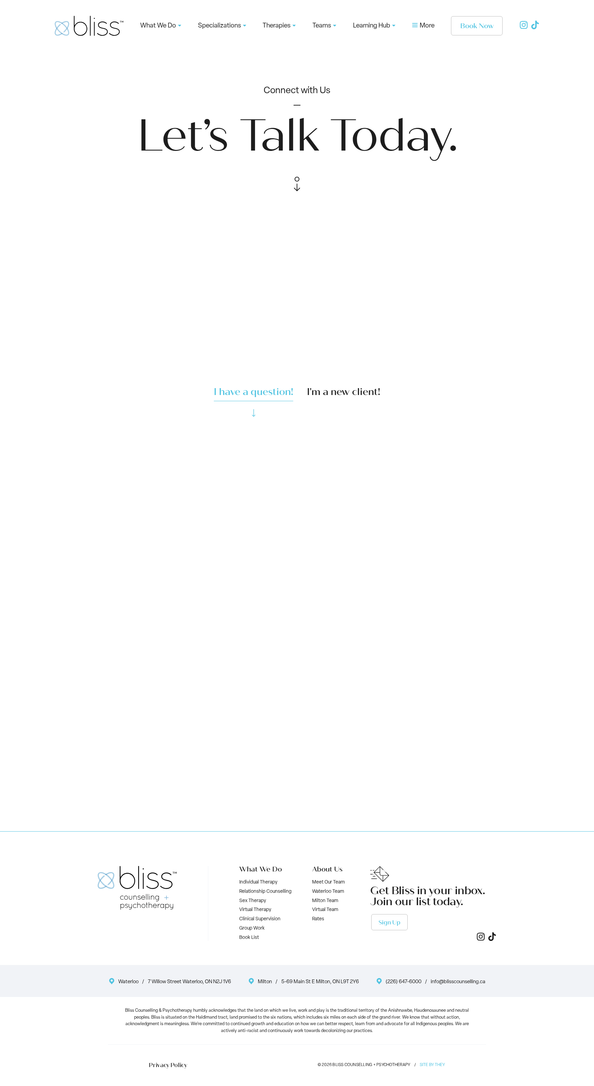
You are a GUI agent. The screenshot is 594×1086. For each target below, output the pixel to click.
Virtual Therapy (255, 909)
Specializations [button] (219, 26)
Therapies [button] (276, 26)
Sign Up (389, 922)
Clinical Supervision (259, 919)
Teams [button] (321, 26)
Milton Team (325, 900)
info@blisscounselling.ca (458, 982)
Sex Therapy (252, 900)
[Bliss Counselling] (89, 26)
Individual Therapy (258, 882)
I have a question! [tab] (253, 392)
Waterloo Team (328, 891)
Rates (318, 919)
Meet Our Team (328, 882)
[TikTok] (535, 27)
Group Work (252, 928)
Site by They (432, 1065)
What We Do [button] (158, 26)
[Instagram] (523, 27)
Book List (249, 937)
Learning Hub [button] (371, 26)
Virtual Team (325, 909)
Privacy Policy (168, 1065)
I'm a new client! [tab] (343, 392)
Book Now (477, 26)
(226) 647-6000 (403, 982)
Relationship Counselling (265, 891)
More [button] (426, 26)
